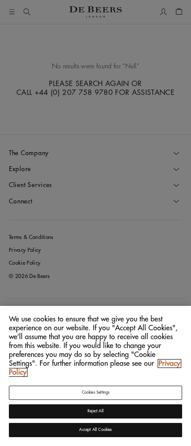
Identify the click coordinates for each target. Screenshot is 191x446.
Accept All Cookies (95, 430)
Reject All (95, 411)
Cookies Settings (96, 393)
